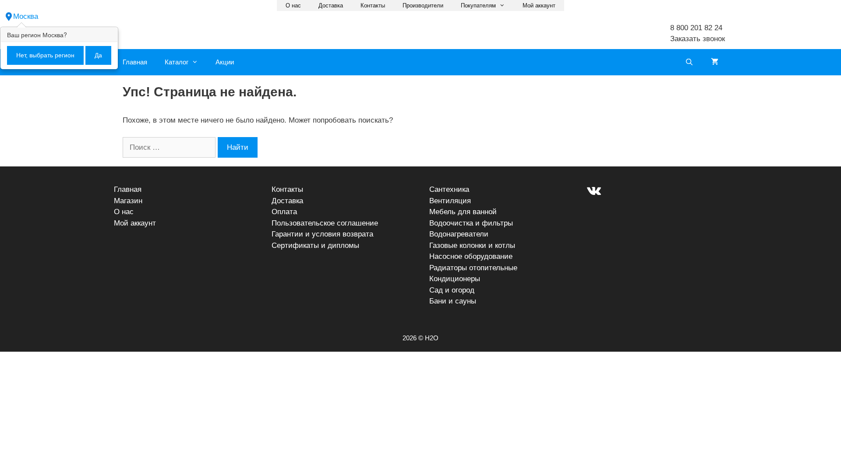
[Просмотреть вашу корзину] (714, 62)
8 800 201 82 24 (696, 28)
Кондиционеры (454, 279)
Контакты (372, 5)
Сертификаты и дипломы (315, 245)
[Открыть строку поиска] (689, 62)
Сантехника (449, 189)
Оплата (284, 212)
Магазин (128, 201)
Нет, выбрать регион (45, 55)
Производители (423, 5)
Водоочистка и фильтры (471, 223)
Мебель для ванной (463, 212)
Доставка (330, 5)
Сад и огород (451, 290)
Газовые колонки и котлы (472, 245)
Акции (225, 62)
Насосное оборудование (470, 256)
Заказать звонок (697, 39)
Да (98, 55)
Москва (25, 16)
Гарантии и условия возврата (322, 234)
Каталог (176, 62)
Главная (135, 62)
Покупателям (478, 5)
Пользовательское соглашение (325, 223)
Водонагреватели (458, 234)
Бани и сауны (452, 301)
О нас (293, 5)
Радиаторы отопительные (473, 268)
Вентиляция (450, 201)
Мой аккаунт (539, 5)
